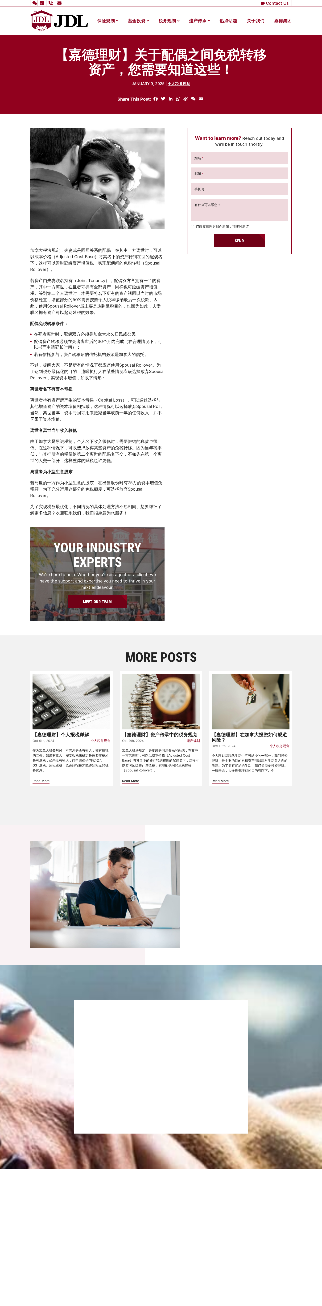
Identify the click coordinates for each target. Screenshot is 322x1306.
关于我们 (255, 20)
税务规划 (167, 20)
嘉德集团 (283, 20)
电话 (94, 1047)
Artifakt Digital (282, 1293)
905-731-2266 (173, 1196)
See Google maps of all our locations (69, 1215)
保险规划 (106, 20)
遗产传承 (197, 20)
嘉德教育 (160, 1254)
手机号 (199, 189)
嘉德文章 (160, 1262)
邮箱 (198, 173)
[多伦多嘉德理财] (59, 20)
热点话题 (228, 20)
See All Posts (161, 804)
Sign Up (220, 916)
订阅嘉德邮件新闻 (106, 1100)
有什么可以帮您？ (207, 205)
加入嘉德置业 (164, 1279)
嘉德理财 (160, 1245)
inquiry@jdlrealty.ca (178, 1209)
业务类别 (98, 1088)
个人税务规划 (179, 83)
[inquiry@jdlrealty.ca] (60, 3)
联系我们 (160, 1271)
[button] (34, 3)
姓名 (198, 158)
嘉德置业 (160, 1237)
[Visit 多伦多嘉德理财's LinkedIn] (42, 3)
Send (239, 241)
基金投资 (136, 20)
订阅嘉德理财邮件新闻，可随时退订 (222, 226)
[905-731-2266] (51, 3)
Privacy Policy (247, 1293)
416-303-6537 (175, 1202)
